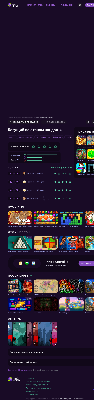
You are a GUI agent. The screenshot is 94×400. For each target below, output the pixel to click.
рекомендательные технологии (72, 399)
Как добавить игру (33, 391)
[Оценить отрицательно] (17, 173)
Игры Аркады (24, 370)
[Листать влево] (8, 334)
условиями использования (44, 117)
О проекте (30, 378)
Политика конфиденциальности (38, 388)
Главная (12, 370)
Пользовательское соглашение (38, 382)
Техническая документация (37, 385)
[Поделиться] (88, 122)
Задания (66, 5)
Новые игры (35, 5)
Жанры (50, 5)
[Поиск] (80, 5)
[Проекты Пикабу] (20, 5)
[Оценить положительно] (11, 173)
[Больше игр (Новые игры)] (31, 276)
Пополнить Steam (32, 394)
